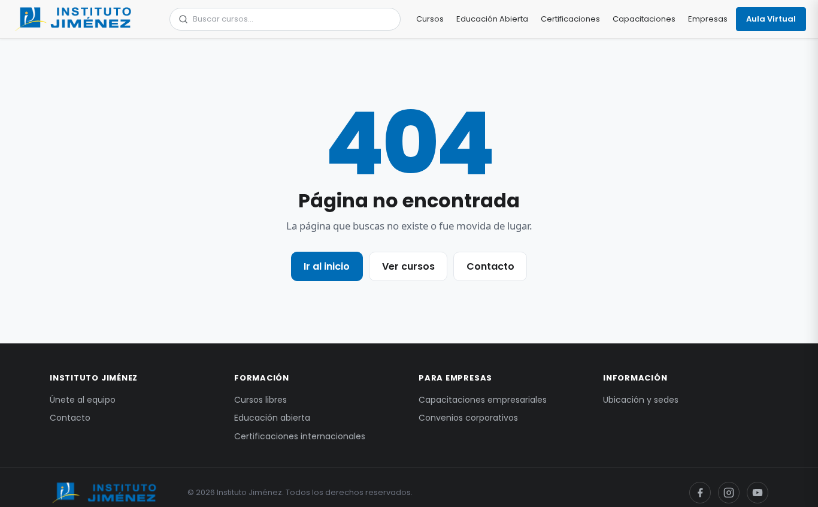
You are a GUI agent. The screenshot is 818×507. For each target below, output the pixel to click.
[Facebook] (700, 492)
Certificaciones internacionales (299, 436)
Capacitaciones (644, 19)
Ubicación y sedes (640, 400)
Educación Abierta (492, 19)
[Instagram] (729, 492)
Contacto (490, 266)
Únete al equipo (83, 400)
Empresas (708, 19)
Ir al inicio (327, 266)
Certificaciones (570, 19)
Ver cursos (408, 266)
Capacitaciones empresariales (483, 400)
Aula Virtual (771, 19)
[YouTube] (757, 492)
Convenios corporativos (468, 418)
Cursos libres (260, 400)
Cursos (430, 19)
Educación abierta (272, 418)
